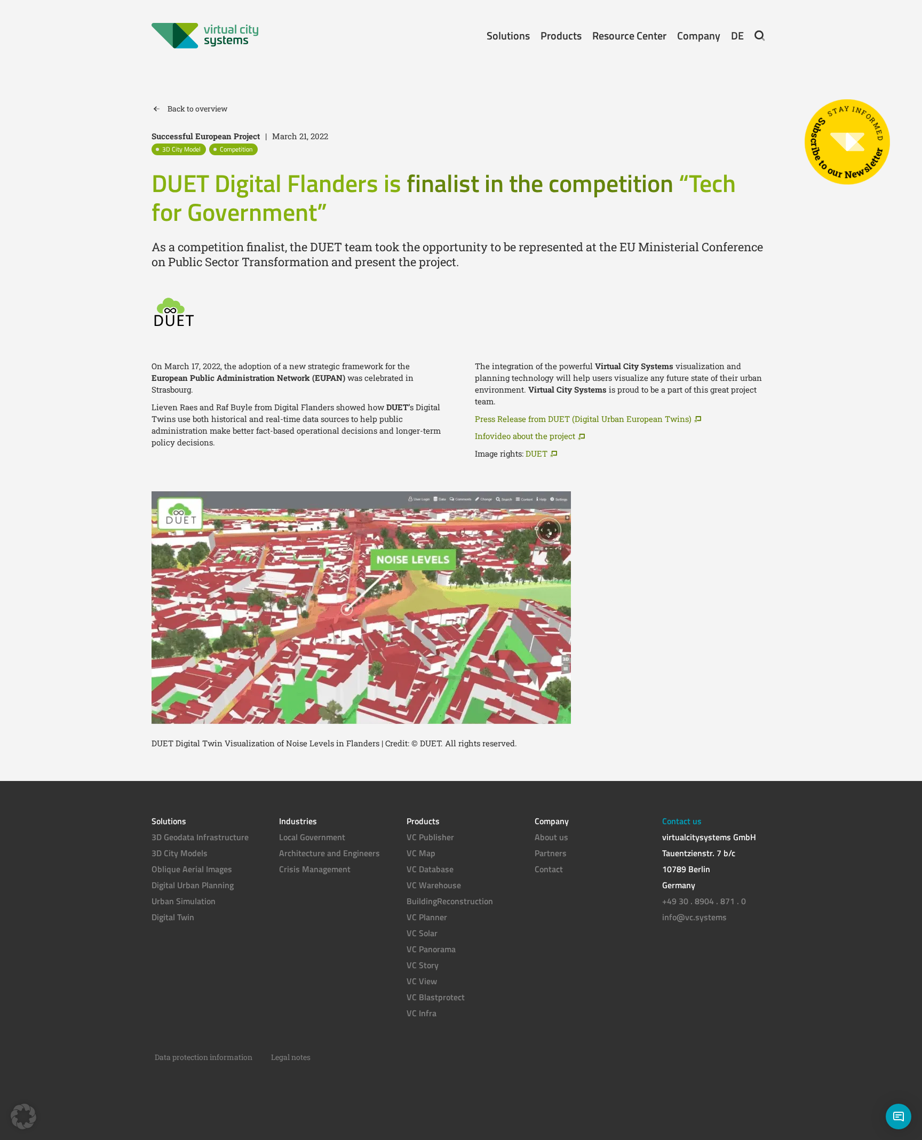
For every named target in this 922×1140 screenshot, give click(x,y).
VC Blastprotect (436, 997)
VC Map (421, 853)
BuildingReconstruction (450, 901)
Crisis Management (315, 869)
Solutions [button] (508, 35)
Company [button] (698, 35)
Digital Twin (173, 917)
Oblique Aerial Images (192, 869)
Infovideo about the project (525, 436)
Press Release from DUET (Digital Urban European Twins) (583, 418)
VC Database (430, 869)
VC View (422, 981)
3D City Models (180, 853)
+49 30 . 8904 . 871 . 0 (704, 901)
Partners (551, 853)
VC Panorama (431, 949)
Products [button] (561, 35)
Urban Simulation (184, 901)
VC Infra (421, 1013)
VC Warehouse (434, 885)
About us (551, 837)
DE (737, 35)
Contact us (682, 821)
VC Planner (427, 917)
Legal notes (291, 1057)
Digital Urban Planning (193, 885)
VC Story (423, 965)
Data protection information (203, 1057)
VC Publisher (430, 837)
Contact (549, 869)
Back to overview (197, 108)
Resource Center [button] (629, 35)
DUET (536, 453)
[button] (759, 35)
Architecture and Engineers (329, 853)
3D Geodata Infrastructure (200, 837)
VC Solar (422, 933)
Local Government (312, 837)
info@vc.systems (694, 917)
